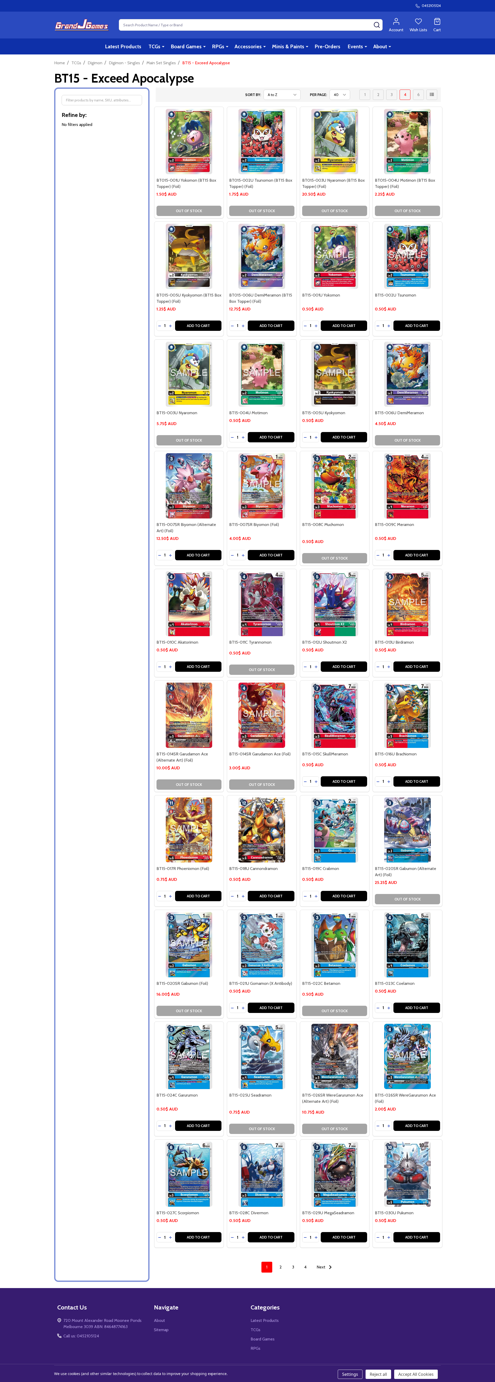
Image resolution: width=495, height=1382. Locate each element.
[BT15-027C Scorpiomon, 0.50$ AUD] (189, 1174)
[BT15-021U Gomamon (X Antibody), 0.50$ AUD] (261, 944)
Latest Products (123, 46)
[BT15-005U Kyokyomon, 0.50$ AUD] (334, 374)
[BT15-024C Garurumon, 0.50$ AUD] (189, 1056)
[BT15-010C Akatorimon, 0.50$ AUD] (189, 603)
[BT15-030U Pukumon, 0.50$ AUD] (407, 1174)
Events (355, 46)
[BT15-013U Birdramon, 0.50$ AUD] (407, 603)
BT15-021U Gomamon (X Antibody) (260, 983)
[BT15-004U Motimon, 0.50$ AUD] (261, 374)
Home (59, 62)
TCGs (154, 46)
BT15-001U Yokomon (321, 295)
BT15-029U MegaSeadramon (328, 1212)
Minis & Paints (288, 46)
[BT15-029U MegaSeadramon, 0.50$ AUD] (334, 1174)
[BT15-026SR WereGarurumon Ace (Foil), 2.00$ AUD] (407, 1056)
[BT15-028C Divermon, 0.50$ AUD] (261, 1174)
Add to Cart (198, 325)
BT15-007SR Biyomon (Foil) (254, 524)
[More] (163, 46)
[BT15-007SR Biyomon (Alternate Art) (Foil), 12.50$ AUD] (189, 485)
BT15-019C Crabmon (320, 868)
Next (321, 1267)
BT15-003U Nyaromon (176, 412)
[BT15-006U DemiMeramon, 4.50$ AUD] (407, 374)
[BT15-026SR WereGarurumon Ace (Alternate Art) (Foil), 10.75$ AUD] (334, 1056)
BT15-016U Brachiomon (396, 754)
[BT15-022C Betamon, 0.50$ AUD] (334, 944)
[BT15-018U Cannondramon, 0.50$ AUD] (261, 830)
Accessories (248, 46)
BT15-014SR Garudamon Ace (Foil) (260, 754)
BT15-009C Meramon (394, 524)
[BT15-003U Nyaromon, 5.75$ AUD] (189, 374)
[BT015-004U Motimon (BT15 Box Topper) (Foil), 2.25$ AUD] (407, 141)
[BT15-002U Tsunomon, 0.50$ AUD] (407, 256)
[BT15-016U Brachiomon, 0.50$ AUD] (407, 715)
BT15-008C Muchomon (323, 524)
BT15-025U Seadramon (250, 1095)
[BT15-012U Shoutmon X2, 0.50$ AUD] (334, 603)
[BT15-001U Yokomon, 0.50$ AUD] (334, 256)
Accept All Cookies (416, 1374)
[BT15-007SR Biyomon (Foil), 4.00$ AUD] (261, 485)
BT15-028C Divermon (248, 1212)
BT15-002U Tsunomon (395, 295)
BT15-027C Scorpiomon (177, 1212)
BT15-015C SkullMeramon (325, 754)
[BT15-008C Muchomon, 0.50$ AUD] (334, 485)
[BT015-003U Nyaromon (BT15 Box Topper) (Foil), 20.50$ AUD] (334, 141)
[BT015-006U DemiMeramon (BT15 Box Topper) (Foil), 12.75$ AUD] (261, 256)
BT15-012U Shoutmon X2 (324, 642)
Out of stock (189, 211)
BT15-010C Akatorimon (177, 642)
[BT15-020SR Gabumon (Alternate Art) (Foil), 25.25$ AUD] (407, 830)
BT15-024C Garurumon (177, 1095)
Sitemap (161, 1329)
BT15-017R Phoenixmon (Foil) (182, 868)
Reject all (378, 1374)
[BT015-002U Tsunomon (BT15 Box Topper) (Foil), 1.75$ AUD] (261, 141)
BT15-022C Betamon (321, 983)
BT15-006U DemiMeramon (399, 412)
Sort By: (253, 94)
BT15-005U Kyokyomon (323, 412)
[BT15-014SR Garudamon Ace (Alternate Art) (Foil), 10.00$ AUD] (189, 715)
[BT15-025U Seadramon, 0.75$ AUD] (261, 1056)
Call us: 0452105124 (81, 1335)
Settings (350, 1374)
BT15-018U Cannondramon (253, 868)
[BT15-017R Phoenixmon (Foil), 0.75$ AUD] (189, 830)
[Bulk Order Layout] (431, 95)
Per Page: (318, 94)
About (380, 46)
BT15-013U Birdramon (394, 642)
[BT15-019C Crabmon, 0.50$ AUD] (334, 830)
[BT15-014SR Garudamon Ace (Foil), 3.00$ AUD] (261, 715)
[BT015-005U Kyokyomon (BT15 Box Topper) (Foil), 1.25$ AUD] (189, 256)
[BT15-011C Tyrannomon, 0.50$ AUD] (261, 603)
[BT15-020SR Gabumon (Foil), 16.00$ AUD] (189, 944)
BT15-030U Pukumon (394, 1212)
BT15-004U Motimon (248, 412)
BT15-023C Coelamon (395, 983)
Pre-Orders (327, 46)
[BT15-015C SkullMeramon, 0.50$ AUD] (334, 715)
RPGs (218, 46)
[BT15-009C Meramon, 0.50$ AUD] (407, 485)
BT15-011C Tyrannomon (250, 642)
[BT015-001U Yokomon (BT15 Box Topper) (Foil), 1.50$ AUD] (189, 141)
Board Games (186, 46)
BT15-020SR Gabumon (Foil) (182, 983)
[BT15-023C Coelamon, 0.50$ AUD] (407, 944)
